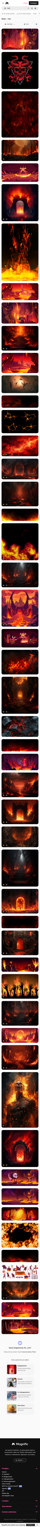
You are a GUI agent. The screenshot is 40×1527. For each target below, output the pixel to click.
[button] (20, 1460)
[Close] (37, 1525)
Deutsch (20, 1460)
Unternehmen (7, 1506)
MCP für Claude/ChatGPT (11, 1486)
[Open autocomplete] (4, 8)
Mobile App (5, 1493)
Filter (27, 24)
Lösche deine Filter (29, 1352)
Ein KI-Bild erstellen (9, 14)
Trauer (35, 14)
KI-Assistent (5, 1474)
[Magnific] (20, 1444)
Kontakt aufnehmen (9, 1512)
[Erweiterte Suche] (36, 24)
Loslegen (5, 1501)
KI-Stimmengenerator (8, 1481)
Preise (25, 3)
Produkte (5, 1468)
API (3, 1491)
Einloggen (33, 3)
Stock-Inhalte (6, 1484)
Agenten (6, 1488)
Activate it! (30, 1525)
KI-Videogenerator (7, 1479)
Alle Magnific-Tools (8, 1496)
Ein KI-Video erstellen (25, 14)
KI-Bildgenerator (7, 1477)
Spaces (4, 1472)
